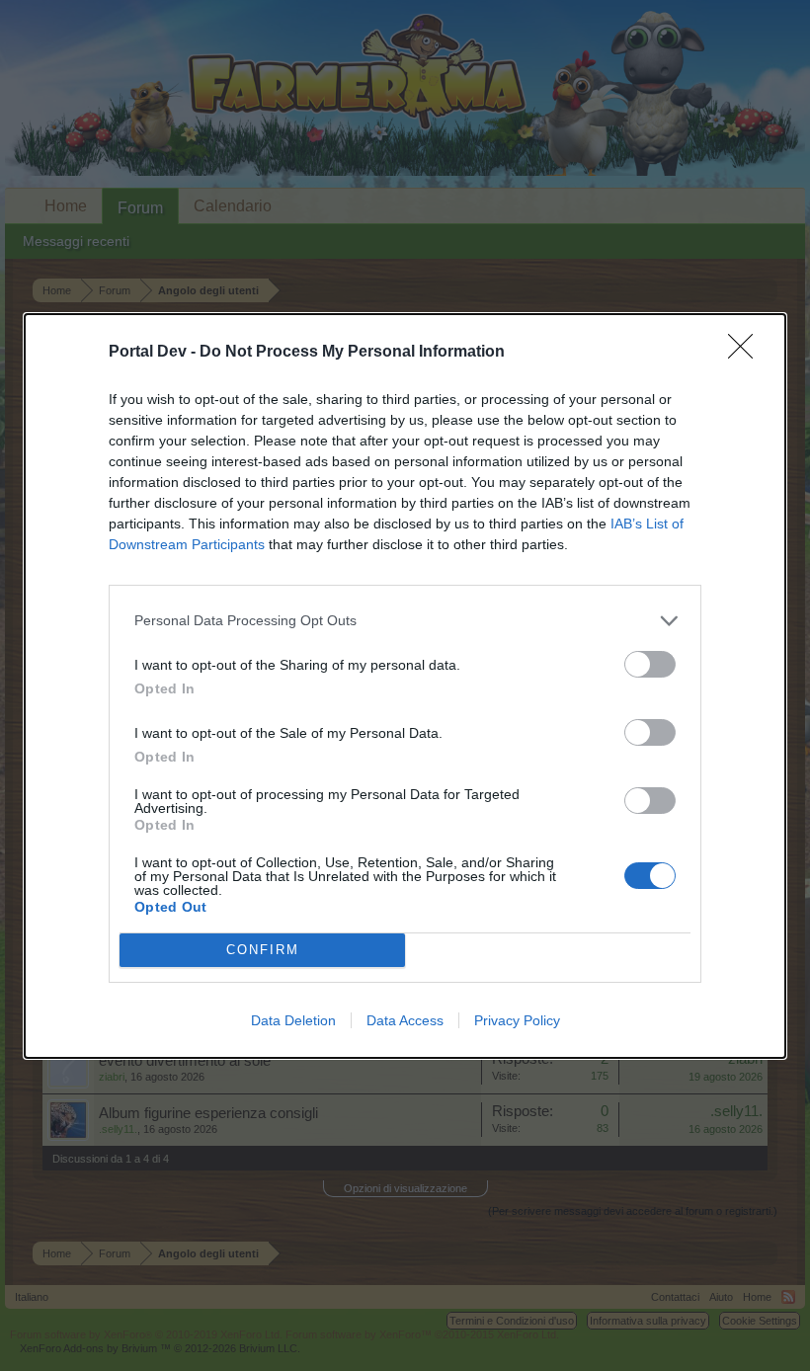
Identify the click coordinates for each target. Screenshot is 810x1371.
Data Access (405, 1020)
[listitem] (405, 620)
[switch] (650, 664)
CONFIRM (262, 949)
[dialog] (405, 686)
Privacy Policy (517, 1020)
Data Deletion (293, 1020)
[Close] (747, 352)
